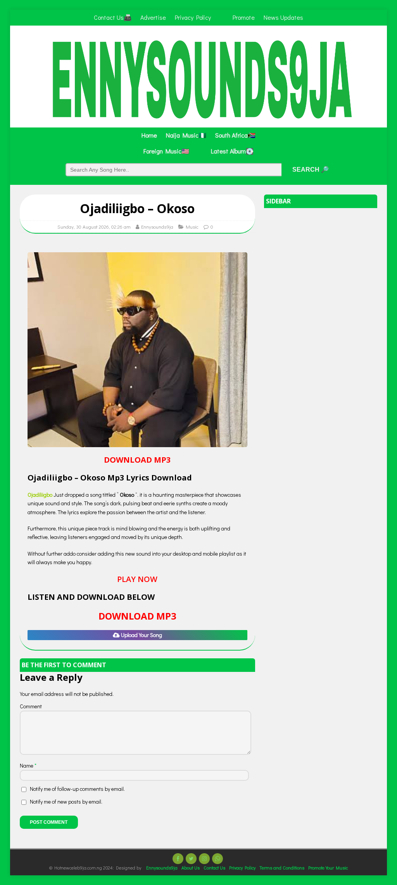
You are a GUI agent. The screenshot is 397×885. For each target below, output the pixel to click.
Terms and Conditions (281, 867)
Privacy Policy (193, 17)
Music (192, 226)
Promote (244, 17)
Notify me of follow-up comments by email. (77, 788)
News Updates (283, 17)
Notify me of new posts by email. (66, 801)
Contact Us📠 (112, 17)
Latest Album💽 (232, 151)
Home (149, 135)
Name (27, 765)
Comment (31, 706)
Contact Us (214, 867)
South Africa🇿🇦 (235, 135)
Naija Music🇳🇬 (186, 135)
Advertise (153, 17)
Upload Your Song (141, 635)
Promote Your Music (328, 867)
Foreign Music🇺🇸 (166, 151)
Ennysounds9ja (157, 226)
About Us (190, 867)
